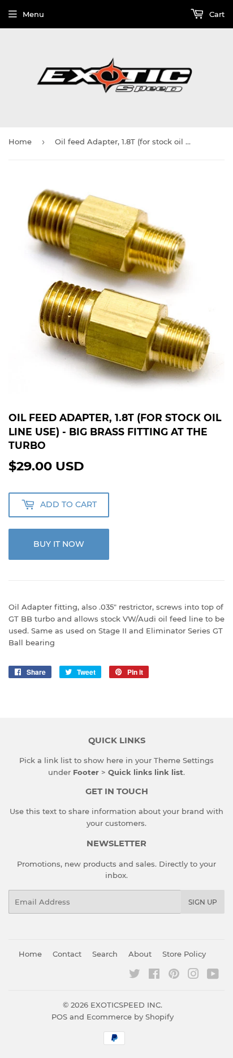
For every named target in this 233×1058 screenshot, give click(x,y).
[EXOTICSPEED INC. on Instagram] (193, 975)
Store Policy (184, 953)
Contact (67, 953)
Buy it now (58, 544)
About (140, 953)
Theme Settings (184, 760)
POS (59, 1016)
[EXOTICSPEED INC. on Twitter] (134, 975)
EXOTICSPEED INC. (126, 1004)
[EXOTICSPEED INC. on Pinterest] (174, 975)
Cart (216, 14)
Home (20, 141)
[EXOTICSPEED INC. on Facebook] (154, 975)
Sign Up (202, 902)
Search (105, 953)
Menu (33, 14)
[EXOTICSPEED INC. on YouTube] (213, 975)
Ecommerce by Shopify (130, 1016)
